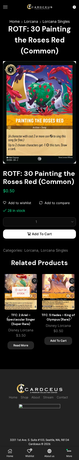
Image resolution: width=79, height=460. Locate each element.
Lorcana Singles (56, 21)
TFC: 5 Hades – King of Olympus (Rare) (58, 317)
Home (15, 21)
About (35, 397)
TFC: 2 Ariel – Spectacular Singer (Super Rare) (20, 319)
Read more (20, 345)
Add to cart (42, 234)
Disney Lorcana (20, 330)
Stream (48, 397)
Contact (62, 397)
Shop (24, 397)
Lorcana (31, 21)
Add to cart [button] (58, 340)
